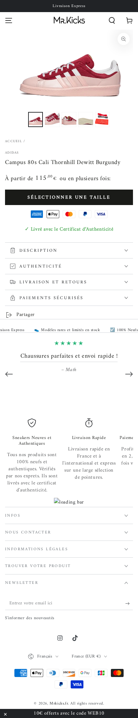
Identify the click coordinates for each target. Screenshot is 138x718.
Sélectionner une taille (68, 197)
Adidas (12, 153)
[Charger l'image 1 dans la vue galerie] (35, 119)
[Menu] (8, 20)
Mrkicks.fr (59, 703)
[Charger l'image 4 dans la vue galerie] (85, 119)
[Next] (129, 374)
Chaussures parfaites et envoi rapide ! (69, 356)
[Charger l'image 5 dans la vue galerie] (102, 119)
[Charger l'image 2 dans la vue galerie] (52, 119)
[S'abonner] (129, 603)
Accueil (13, 141)
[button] (112, 20)
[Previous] (9, 374)
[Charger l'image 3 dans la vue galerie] (69, 119)
